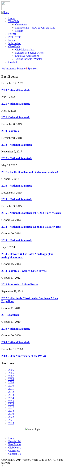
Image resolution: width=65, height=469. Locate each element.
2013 (11, 394)
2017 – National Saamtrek (16, 158)
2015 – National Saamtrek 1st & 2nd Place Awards (31, 212)
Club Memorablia (24, 49)
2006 (11, 373)
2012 (11, 391)
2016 (11, 404)
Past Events (14, 37)
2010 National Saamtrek (15, 328)
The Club (13, 21)
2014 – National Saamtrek (16, 240)
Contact (12, 62)
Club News (14, 447)
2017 (11, 407)
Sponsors (33, 68)
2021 (11, 420)
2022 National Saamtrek (15, 117)
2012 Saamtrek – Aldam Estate (19, 284)
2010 (11, 385)
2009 (11, 382)
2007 (11, 376)
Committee (21, 24)
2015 (11, 401)
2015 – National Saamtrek (16, 199)
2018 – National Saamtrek (16, 144)
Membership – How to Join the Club (35, 27)
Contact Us (14, 453)
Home (11, 18)
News (11, 40)
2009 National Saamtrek (15, 342)
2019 (11, 413)
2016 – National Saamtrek (16, 185)
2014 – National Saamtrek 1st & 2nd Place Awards (31, 226)
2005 (11, 369)
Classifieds (14, 46)
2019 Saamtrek (10, 130)
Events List (14, 441)
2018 (11, 410)
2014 (11, 398)
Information (14, 43)
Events (12, 33)
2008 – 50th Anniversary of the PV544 (23, 355)
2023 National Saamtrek (15, 90)
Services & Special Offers (29, 52)
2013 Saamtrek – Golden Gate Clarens (23, 270)
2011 (11, 388)
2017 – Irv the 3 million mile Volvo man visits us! (29, 172)
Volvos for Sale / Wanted (28, 58)
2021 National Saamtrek (15, 103)
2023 (11, 423)
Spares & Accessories (27, 55)
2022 (11, 416)
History (19, 30)
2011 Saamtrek (10, 314)
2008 (11, 379)
